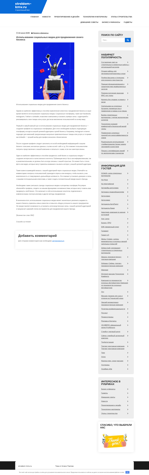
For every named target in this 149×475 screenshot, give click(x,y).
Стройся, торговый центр (110, 331)
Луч (102, 292)
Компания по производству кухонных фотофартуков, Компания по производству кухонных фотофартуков (114, 284)
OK (127, 472)
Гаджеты (128, 22)
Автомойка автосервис (110, 188)
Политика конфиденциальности (113, 309)
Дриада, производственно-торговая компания (111, 258)
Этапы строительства (121, 17)
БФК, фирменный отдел (110, 227)
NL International (107, 184)
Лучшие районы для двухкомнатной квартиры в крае (113, 72)
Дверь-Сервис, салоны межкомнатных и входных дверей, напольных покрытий (114, 241)
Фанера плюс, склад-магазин (112, 361)
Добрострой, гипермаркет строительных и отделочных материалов (111, 250)
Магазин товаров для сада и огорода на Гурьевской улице (112, 297)
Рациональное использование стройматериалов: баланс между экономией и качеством (113, 144)
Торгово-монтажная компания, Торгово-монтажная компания (113, 347)
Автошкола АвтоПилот (109, 204)
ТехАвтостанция (107, 342)
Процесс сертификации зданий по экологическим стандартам (113, 152)
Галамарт (104, 231)
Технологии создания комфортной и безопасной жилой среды (113, 126)
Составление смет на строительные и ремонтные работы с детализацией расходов (115, 64)
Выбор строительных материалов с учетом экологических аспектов (114, 117)
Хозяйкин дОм (106, 369)
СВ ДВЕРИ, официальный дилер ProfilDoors (111, 326)
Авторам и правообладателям (112, 192)
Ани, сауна (105, 219)
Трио (103, 353)
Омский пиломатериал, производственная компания (112, 303)
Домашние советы (89, 22)
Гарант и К (105, 235)
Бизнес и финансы (111, 22)
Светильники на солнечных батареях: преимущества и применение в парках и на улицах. (114, 108)
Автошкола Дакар (108, 208)
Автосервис (105, 196)
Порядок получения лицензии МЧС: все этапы (112, 94)
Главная (35, 17)
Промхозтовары (107, 317)
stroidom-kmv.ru (23, 5)
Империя (104, 270)
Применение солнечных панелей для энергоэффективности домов (114, 135)
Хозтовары (105, 365)
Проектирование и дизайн (66, 17)
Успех (103, 357)
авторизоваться (58, 241)
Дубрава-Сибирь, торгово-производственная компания (112, 264)
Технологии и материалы (95, 17)
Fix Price (104, 180)
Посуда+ (104, 313)
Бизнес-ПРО (106, 223)
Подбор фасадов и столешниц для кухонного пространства (112, 79)
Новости (46, 17)
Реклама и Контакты (108, 321)
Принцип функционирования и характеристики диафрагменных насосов (113, 86)
